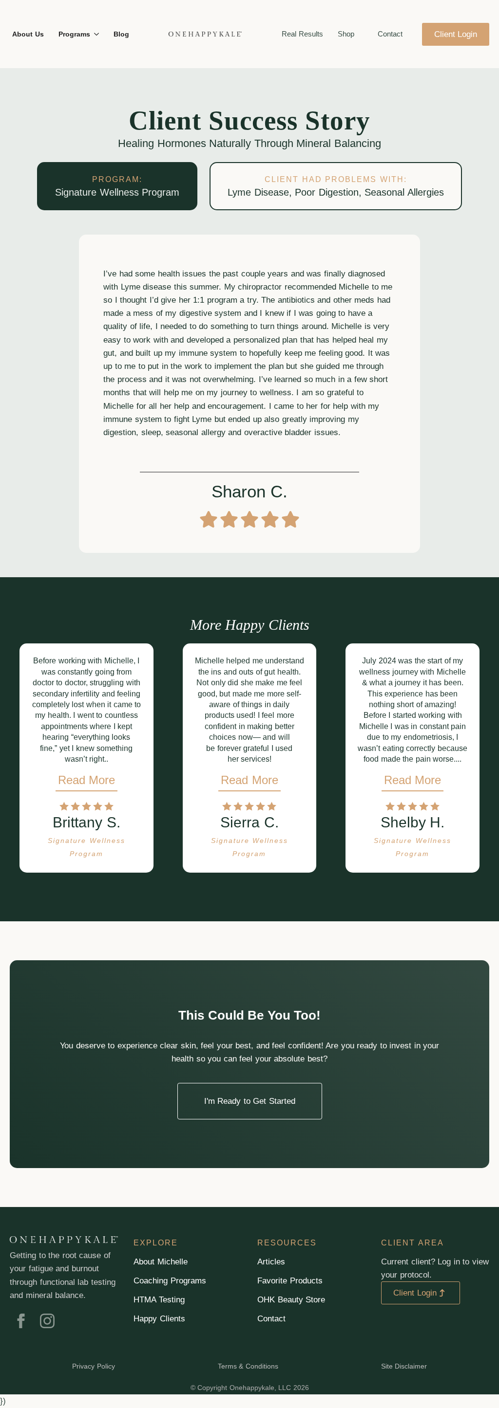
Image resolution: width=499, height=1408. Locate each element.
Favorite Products (290, 1280)
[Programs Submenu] (95, 34)
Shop (346, 34)
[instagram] (47, 1321)
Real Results (302, 34)
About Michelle (161, 1261)
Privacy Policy (93, 1366)
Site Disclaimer (404, 1366)
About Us (28, 34)
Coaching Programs (170, 1280)
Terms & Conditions (248, 1366)
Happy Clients (159, 1318)
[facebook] (21, 1321)
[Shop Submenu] (359, 34)
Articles (271, 1261)
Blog (121, 34)
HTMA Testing (159, 1299)
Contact (390, 34)
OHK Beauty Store (291, 1299)
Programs (74, 34)
